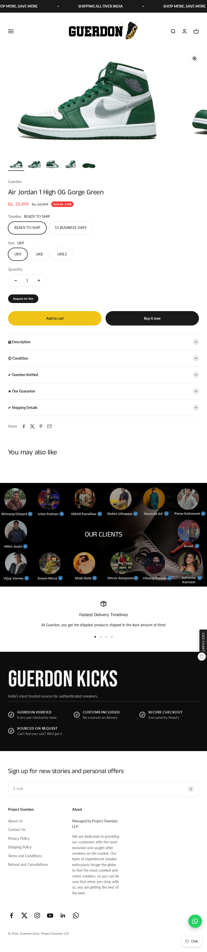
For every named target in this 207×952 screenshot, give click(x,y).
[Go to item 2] (34, 165)
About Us (15, 821)
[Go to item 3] (52, 165)
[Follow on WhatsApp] (75, 915)
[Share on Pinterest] (41, 426)
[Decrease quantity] (15, 280)
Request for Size (23, 298)
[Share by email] (49, 426)
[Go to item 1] (16, 165)
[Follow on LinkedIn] (63, 915)
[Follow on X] (24, 915)
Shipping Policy (20, 847)
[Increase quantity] (39, 280)
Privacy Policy (18, 838)
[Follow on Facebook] (11, 915)
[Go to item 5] (89, 165)
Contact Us (16, 829)
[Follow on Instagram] (37, 915)
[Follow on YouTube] (50, 915)
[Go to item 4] (71, 165)
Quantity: (15, 269)
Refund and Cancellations (28, 864)
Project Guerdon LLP (55, 933)
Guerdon (15, 181)
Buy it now (152, 318)
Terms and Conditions (25, 856)
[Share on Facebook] (23, 426)
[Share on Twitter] (32, 426)
